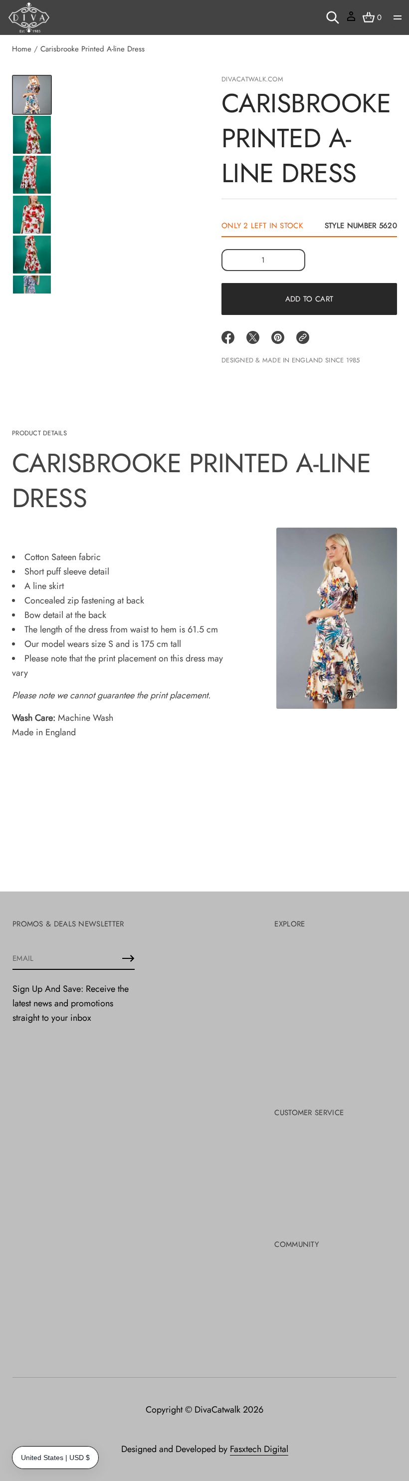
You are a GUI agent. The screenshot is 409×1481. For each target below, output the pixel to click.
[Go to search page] (332, 17)
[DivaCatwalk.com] (28, 17)
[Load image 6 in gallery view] (32, 255)
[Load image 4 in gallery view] (32, 175)
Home (21, 48)
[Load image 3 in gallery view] (32, 135)
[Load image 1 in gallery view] (32, 95)
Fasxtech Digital (259, 1449)
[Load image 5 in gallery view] (32, 215)
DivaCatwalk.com (252, 79)
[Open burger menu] (398, 17)
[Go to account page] (351, 19)
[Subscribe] (128, 958)
